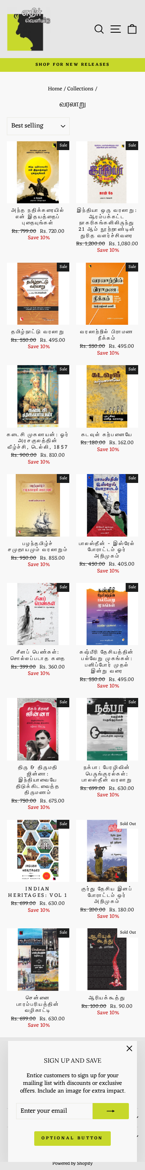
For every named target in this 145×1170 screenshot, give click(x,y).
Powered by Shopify (72, 1163)
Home (55, 89)
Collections (80, 89)
